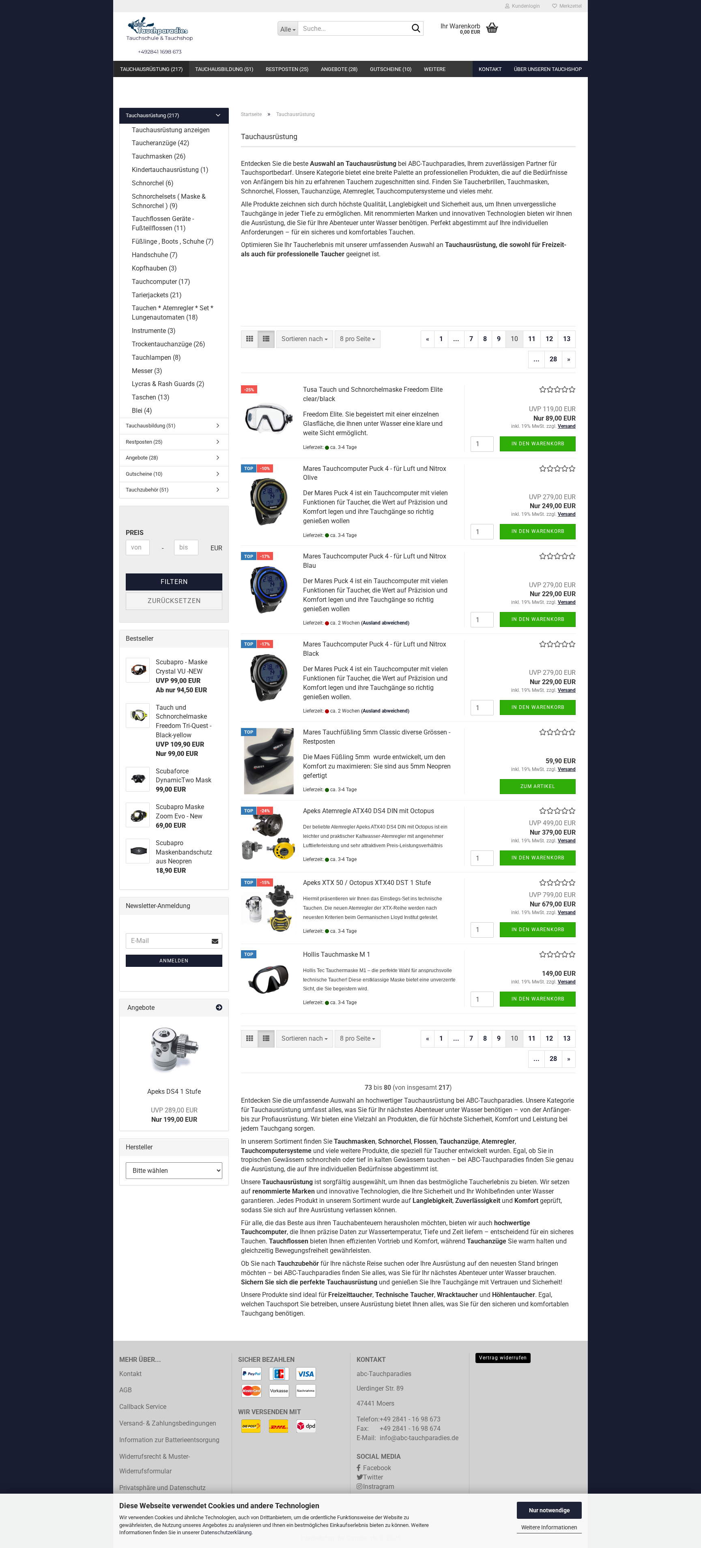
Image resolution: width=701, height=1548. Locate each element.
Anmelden (174, 961)
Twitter (373, 1477)
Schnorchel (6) (153, 183)
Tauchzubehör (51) (147, 490)
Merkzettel (569, 6)
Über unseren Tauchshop (548, 69)
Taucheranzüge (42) (160, 143)
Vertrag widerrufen (503, 1358)
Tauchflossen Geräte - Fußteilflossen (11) (163, 223)
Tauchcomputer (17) (161, 282)
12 (549, 339)
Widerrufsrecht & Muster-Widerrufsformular (154, 1464)
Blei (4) (142, 410)
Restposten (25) (287, 69)
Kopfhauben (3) (154, 268)
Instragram (378, 1486)
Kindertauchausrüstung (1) (170, 170)
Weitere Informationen (549, 1527)
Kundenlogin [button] (525, 6)
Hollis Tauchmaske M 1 (336, 954)
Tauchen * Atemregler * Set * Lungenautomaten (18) (172, 312)
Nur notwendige (549, 1510)
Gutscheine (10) (391, 69)
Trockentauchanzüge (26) (168, 344)
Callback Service (142, 1407)
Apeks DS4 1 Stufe (174, 1091)
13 (566, 339)
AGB (125, 1390)
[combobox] (304, 339)
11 (531, 339)
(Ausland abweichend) (385, 623)
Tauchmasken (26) (159, 156)
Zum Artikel (537, 786)
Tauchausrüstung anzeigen (171, 130)
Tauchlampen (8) (156, 357)
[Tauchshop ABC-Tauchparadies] (192, 36)
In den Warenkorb (538, 444)
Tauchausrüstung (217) (151, 69)
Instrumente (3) (154, 331)
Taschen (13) (151, 397)
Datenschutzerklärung (226, 1532)
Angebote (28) (339, 69)
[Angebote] (219, 1008)
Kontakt (490, 69)
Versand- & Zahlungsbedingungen (167, 1423)
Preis (135, 533)
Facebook (377, 1468)
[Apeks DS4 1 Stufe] (174, 1049)
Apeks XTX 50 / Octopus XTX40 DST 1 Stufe (367, 883)
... (456, 339)
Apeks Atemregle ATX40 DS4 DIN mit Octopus (368, 811)
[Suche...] (416, 28)
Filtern (174, 582)
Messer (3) (147, 371)
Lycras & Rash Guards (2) (168, 384)
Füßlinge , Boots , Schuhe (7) (173, 241)
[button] (249, 339)
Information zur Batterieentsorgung (169, 1440)
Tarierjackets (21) (157, 295)
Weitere (434, 69)
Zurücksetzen (174, 601)
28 (553, 359)
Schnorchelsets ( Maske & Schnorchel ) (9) (169, 201)
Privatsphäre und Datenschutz (162, 1488)
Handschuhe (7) (155, 255)
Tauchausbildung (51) (224, 69)
